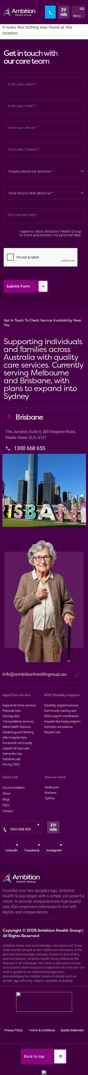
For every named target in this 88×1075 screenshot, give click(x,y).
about (6, 793)
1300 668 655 (20, 829)
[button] (81, 12)
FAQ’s (6, 805)
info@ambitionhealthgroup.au (34, 674)
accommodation (12, 787)
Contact (7, 811)
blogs (6, 799)
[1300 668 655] (5, 829)
